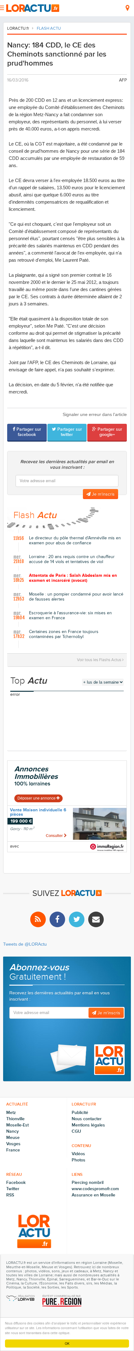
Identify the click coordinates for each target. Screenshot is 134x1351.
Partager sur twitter (69, 432)
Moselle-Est (17, 1125)
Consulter (55, 835)
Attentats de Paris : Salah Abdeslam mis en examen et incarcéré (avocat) (73, 578)
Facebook (16, 1182)
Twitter (12, 1188)
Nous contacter (87, 1118)
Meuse (13, 1137)
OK (67, 1343)
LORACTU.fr (18, 28)
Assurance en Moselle (93, 1195)
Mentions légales (88, 1125)
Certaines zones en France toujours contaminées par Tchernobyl (63, 634)
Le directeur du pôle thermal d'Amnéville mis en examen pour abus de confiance (75, 541)
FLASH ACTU (49, 28)
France (13, 1150)
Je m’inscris (103, 494)
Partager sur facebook (28, 432)
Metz (11, 1112)
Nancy (12, 1131)
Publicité (80, 1112)
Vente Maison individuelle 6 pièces (38, 812)
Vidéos (78, 1153)
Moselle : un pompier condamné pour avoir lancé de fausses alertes (76, 597)
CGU (76, 1131)
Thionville (15, 1118)
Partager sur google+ (109, 432)
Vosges (13, 1143)
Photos (78, 1160)
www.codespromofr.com (95, 1188)
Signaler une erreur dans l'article (95, 414)
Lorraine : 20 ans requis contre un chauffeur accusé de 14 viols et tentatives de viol (72, 559)
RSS (10, 1195)
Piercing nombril (87, 1182)
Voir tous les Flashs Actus (99, 659)
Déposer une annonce (36, 798)
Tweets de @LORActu (25, 944)
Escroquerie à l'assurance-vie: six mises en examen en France (70, 616)
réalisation (26, 1296)
